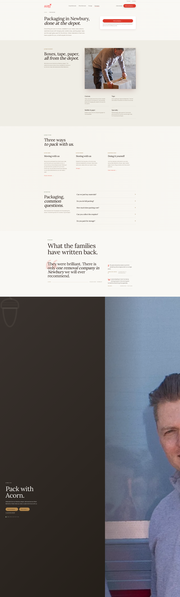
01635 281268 (119, 6)
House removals (48, 175)
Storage (90, 5)
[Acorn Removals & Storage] (48, 6)
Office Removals (82, 5)
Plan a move (24, 509)
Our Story (134, 1)
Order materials (112, 170)
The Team (128, 1)
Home (45, 12)
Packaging (97, 5)
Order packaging (129, 6)
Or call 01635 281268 (10, 512)
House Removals (72, 5)
